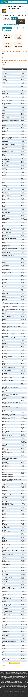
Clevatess (4, 183)
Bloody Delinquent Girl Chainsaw (9, 152)
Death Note (4, 196)
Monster (4, 454)
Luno (3, 434)
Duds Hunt (4, 221)
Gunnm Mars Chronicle (7, 270)
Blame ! (3, 148)
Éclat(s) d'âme (5, 223)
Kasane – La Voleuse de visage (8, 312)
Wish (3, 652)
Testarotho (4, 597)
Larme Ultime (5, 363)
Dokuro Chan (5, 211)
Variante (4, 642)
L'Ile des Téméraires (6, 344)
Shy (3, 570)
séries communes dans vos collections (18, 45)
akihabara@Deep (5, 96)
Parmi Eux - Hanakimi (6, 508)
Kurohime (4, 323)
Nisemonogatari (5, 486)
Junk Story (4, 304)
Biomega (4, 140)
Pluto (3, 523)
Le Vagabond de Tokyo (7, 381)
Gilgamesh (4, 258)
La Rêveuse (4, 353)
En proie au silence (6, 226)
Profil (14, 13)
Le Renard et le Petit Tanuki (7, 380)
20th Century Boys (6, 73)
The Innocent (5, 608)
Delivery (4, 201)
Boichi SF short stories (7, 157)
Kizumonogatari (5, 319)
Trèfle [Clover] (5, 625)
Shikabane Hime (5, 568)
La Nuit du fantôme (6, 350)
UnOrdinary (4, 638)
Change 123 (4, 172)
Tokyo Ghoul (5, 621)
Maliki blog (4, 444)
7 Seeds (4, 79)
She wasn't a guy (5, 567)
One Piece (4, 493)
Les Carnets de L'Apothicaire (8, 392)
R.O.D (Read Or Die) (6, 533)
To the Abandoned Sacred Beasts (9, 617)
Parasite (4, 507)
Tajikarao (4, 595)
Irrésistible (4, 299)
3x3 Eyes (4, 76)
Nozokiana (4, 490)
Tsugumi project (5, 631)
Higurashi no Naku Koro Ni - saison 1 (9, 290)
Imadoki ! (4, 296)
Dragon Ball (4, 216)
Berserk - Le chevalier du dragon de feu (10, 137)
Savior (3, 558)
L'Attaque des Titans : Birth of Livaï (9, 337)
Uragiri (3, 639)
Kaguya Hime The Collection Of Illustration (11, 309)
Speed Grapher (5, 579)
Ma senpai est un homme (7, 435)
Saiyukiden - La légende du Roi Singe (9, 550)
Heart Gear (4, 279)
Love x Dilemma (5, 432)
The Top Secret (5, 612)
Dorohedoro (4, 213)
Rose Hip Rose (5, 547)
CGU (20, 691)
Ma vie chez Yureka (6, 437)
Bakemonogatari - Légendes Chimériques (10, 120)
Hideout (4, 285)
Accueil (9, 13)
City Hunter (4, 181)
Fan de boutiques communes (7, 45)
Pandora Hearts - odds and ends (8, 503)
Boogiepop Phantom (6, 159)
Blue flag (4, 155)
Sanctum (4, 553)
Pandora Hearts (5, 501)
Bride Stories (5, 165)
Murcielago (4, 462)
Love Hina (4, 427)
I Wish (3, 292)
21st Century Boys (6, 75)
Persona (4, 517)
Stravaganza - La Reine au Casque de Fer (10, 588)
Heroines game (5, 283)
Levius (3, 424)
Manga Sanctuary (9, 672)
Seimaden (4, 563)
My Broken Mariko (6, 463)
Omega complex (5, 491)
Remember (4, 541)
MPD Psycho (5, 460)
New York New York (6, 482)
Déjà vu (3, 199)
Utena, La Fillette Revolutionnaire (9, 641)
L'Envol (3, 340)
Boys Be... (4, 163)
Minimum (4, 451)
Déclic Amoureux (5, 198)
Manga (5, 2)
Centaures (4, 171)
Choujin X (4, 176)
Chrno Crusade (5, 178)
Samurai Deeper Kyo (6, 551)
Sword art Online (5, 594)
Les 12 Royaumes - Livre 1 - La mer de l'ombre (11, 386)
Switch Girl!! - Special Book (7, 592)
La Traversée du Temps (7, 354)
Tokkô (3, 618)
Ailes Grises (4, 87)
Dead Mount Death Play (7, 193)
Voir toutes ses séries (15, 663)
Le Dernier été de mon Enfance (8, 367)
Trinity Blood (5, 627)
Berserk (3, 134)
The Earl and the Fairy (6, 604)
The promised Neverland (7, 611)
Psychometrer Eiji (6, 531)
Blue (3, 154)
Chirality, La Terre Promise (7, 174)
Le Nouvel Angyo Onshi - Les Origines (10, 371)
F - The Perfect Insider (6, 232)
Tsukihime (4, 632)
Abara (3, 83)
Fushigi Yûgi (4, 246)
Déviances (4, 202)
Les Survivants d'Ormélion (7, 420)
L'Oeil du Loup (5, 346)
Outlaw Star (4, 499)
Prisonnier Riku (5, 528)
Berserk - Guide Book (6, 135)
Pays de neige (5, 511)
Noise (3, 487)
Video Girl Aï (4, 647)
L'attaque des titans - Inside (7, 336)
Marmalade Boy (5, 446)
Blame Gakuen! (5, 150)
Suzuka (3, 590)
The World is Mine (6, 614)
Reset (3, 543)
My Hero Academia (6, 465)
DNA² (3, 206)
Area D (3, 110)
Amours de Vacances (6, 103)
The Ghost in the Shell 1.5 (7, 607)
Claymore (4, 182)
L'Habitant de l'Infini (6, 342)
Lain (3, 361)
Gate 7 (3, 251)
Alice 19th (4, 97)
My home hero (5, 466)
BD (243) (14, 28)
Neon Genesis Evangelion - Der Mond (9, 477)
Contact (23, 691)
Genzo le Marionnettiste (7, 252)
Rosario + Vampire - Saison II (8, 545)
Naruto (3, 472)
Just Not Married (5, 307)
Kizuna (3, 320)
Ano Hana (4, 106)
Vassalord (4, 644)
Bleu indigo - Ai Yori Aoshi (7, 151)
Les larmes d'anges (6, 418)
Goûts (18, 15)
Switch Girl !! (5, 591)
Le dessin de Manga (6, 369)
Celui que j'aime (5, 169)
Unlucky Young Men (6, 637)
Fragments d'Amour (6, 241)
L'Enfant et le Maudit (6, 339)
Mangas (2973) (7, 28)
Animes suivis (13, 15)
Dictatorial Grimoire (6, 203)
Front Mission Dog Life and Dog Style (10, 243)
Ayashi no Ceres (5, 117)
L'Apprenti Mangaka (6, 329)
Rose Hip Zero (5, 548)
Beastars (4, 131)
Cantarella (4, 168)
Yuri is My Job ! (5, 659)
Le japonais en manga (6, 370)
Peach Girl (4, 513)
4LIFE (3, 77)
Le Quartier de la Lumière (7, 377)
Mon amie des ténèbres (7, 452)
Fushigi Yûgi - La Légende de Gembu (9, 248)
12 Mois (4, 72)
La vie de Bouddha (6, 357)
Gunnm (3, 268)
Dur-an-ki (4, 222)
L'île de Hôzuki (5, 343)
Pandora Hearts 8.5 (6, 506)
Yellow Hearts (5, 656)
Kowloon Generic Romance (7, 322)
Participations (6, 18)
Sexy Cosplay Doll (6, 566)
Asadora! (4, 113)
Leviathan (4, 422)
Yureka (3, 658)
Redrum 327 (4, 540)
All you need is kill (6, 101)
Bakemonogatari (5, 118)
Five (3, 239)
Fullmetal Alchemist (6, 245)
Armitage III (4, 111)
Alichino (4, 99)
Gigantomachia (5, 256)
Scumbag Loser (5, 561)
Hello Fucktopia (5, 280)
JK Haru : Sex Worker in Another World (10, 303)
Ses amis (24, 15)
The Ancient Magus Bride (7, 598)
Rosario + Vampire (6, 544)
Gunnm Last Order (6, 269)
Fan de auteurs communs (18, 37)
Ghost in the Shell (6, 253)
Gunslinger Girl (5, 273)
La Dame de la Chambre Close (8, 349)
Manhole (4, 445)
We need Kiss (5, 651)
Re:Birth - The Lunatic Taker (8, 535)
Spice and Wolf (5, 583)
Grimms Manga (5, 265)
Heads (3, 278)
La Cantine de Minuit (6, 347)
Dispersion (4, 205)
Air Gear (4, 89)
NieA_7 (3, 484)
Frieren (3, 242)
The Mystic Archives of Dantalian (9, 610)
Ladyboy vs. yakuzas (6, 359)
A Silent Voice (5, 82)
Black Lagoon (5, 141)
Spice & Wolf (4, 581)
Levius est (4, 425)
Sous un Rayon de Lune (7, 577)
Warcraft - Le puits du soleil (7, 649)
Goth (3, 263)
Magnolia (4, 442)
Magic (3, 438)
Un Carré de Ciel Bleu (6, 634)
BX (3, 166)
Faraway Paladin (5, 235)
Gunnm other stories (6, 272)
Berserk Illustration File (7, 138)
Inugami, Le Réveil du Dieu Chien (8, 297)
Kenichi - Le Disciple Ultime (8, 316)
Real (3, 537)
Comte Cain (4, 185)
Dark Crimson (5, 192)
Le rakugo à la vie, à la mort (7, 379)
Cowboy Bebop (5, 186)
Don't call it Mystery (6, 212)
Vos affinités (14, 18)
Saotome (4, 555)
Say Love (4, 560)
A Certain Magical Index (7, 80)
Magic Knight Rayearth (7, 439)
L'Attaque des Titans (6, 332)
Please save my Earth (6, 521)
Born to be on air (5, 161)
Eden (3, 225)
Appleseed (4, 107)
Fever (3, 236)
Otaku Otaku (4, 497)
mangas (8, 673)
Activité (19, 13)
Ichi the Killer (5, 293)
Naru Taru (4, 470)
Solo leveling (5, 574)
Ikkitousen (4, 295)
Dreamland (4, 219)
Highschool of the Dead (7, 287)
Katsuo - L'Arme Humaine (7, 315)
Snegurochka (5, 573)
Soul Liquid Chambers (6, 575)
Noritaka (4, 489)
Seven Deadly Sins (6, 564)
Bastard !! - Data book (6, 128)
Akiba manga (5, 94)
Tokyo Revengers (5, 622)
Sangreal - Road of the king (7, 554)
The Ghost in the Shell (6, 605)
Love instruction (5, 431)
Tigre (3, 615)
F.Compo (4, 233)
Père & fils (4, 514)
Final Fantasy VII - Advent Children (9, 238)
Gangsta (4, 249)
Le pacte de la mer (6, 373)
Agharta (4, 85)
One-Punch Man (5, 496)
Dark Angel (4, 191)
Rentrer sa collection (14, 691)
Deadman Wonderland (6, 195)
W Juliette (4, 648)
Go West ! (4, 262)
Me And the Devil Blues (7, 449)
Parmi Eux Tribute (5, 510)
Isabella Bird (4, 300)
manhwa (12, 673)
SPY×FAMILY (5, 585)
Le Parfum (4, 374)
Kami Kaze (4, 310)
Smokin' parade (5, 571)
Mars (3, 448)
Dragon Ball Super (6, 218)
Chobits (4, 175)
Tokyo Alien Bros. (5, 620)
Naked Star (4, 468)
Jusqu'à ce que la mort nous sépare (9, 306)
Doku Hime (4, 209)
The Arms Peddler (6, 602)
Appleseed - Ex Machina (7, 109)
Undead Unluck (5, 635)
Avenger (4, 115)
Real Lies (4, 538)
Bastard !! (4, 127)
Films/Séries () (7, 30)
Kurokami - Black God (6, 325)
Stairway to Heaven (6, 587)
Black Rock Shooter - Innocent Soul (9, 143)
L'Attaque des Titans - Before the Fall (9, 334)
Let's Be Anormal (5, 421)
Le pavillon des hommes (7, 376)
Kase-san (4, 313)
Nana (3, 469)
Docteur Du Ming (5, 208)
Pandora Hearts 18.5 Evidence (8, 504)
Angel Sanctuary (5, 104)
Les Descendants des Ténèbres (8, 417)
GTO (3, 266)
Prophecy (4, 530)
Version (3, 645)
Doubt (3, 215)
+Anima (3, 70)
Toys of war (4, 624)
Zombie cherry (5, 661)
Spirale (3, 584)
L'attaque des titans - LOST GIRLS (9, 333)
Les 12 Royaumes (5, 383)
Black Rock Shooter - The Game (8, 144)
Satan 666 (4, 557)
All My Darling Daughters (7, 100)
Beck (3, 133)
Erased (3, 228)
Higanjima (4, 286)
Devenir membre (6, 691)
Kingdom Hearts (5, 317)
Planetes (4, 520)
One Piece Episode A (6, 494)
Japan (3, 302)
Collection (5, 15)
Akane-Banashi (5, 93)
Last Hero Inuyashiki (6, 364)
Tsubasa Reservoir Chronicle (8, 629)
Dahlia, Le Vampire (6, 189)
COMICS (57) (21, 28)
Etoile (3, 231)
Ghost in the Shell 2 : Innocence (8, 255)
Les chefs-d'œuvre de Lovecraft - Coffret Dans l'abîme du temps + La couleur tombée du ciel (11, 409)
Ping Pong (4, 518)
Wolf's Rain (4, 654)
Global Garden (5, 261)
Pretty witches (5, 526)
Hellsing (4, 282)
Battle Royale (5, 130)
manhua (16, 673)
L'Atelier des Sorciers (6, 330)
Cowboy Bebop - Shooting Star (8, 188)
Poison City (4, 524)
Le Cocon (4, 366)
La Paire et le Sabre (6, 352)
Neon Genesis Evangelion (7, 474)
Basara (3, 121)
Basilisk (4, 125)
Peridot (3, 516)
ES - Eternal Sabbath (6, 229)
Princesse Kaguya (5, 527)
